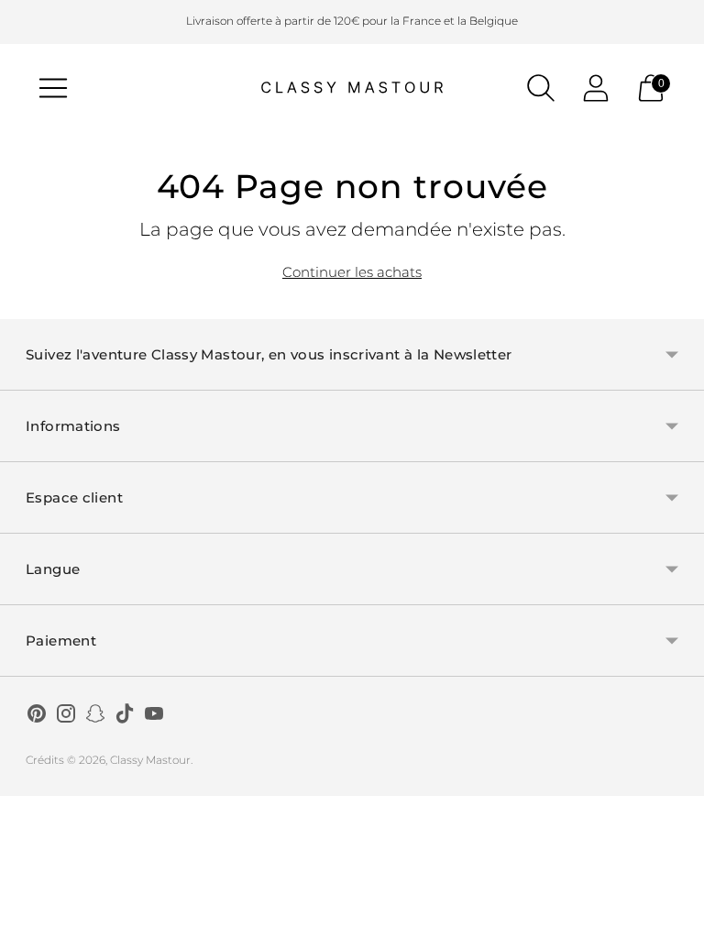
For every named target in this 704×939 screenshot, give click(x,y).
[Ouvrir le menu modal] (53, 88)
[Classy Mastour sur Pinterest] (37, 716)
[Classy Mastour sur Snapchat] (95, 716)
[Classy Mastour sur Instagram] (66, 716)
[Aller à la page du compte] (596, 88)
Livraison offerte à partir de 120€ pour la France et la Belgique (352, 21)
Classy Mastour (150, 760)
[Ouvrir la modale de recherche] (540, 88)
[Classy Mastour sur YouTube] (154, 716)
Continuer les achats (352, 272)
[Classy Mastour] (351, 88)
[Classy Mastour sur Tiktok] (125, 716)
